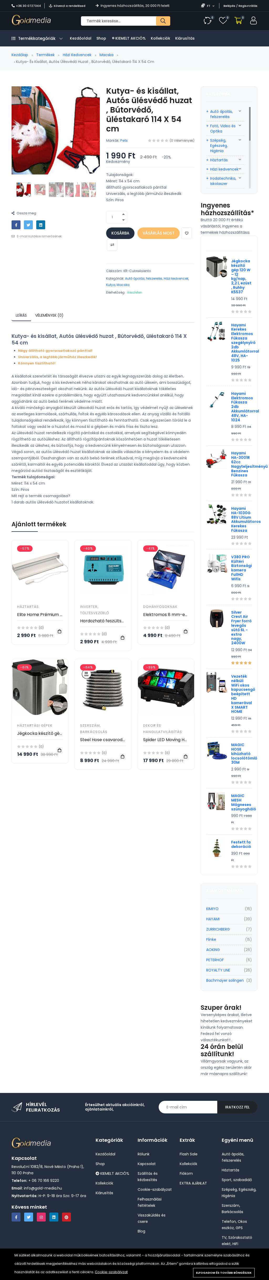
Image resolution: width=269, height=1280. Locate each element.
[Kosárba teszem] (59, 631)
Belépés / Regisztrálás (240, 6)
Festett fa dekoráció (241, 844)
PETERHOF (215, 960)
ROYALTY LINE (218, 970)
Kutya (110, 285)
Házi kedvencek (77, 54)
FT (208, 6)
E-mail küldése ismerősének (39, 236)
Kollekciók (160, 38)
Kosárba (120, 233)
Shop (101, 38)
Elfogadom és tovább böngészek (224, 1273)
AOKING (213, 949)
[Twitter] (28, 1217)
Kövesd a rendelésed (69, 6)
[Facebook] (16, 1217)
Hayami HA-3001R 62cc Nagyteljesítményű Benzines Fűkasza (249, 464)
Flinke (211, 939)
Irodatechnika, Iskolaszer (223, 181)
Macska (106, 54)
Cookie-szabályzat (111, 1272)
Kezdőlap (20, 54)
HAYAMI (213, 919)
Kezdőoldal (80, 38)
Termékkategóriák (36, 38)
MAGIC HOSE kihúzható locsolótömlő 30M (244, 753)
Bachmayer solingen (225, 980)
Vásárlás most (158, 233)
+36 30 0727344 (28, 6)
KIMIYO (212, 908)
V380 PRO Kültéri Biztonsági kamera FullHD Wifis (241, 568)
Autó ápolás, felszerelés (143, 278)
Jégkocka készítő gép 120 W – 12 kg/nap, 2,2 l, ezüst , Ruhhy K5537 (241, 276)
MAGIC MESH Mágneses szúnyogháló (243, 802)
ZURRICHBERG (218, 929)
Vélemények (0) (49, 315)
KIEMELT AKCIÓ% (130, 38)
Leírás (21, 315)
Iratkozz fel (237, 1107)
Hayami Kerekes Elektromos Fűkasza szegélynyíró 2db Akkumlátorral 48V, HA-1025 (245, 342)
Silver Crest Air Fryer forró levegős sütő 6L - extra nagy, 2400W (241, 628)
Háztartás (28, 606)
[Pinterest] (66, 1217)
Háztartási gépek (35, 725)
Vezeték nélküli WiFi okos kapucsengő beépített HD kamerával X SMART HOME (243, 694)
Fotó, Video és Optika (223, 128)
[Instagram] (41, 1217)
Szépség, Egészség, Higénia (219, 145)
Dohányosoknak (160, 606)
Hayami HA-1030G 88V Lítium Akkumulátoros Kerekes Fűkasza (246, 519)
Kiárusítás (185, 38)
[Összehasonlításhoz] (112, 245)
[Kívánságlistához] (186, 233)
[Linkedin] (53, 1217)
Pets (124, 140)
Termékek (45, 54)
